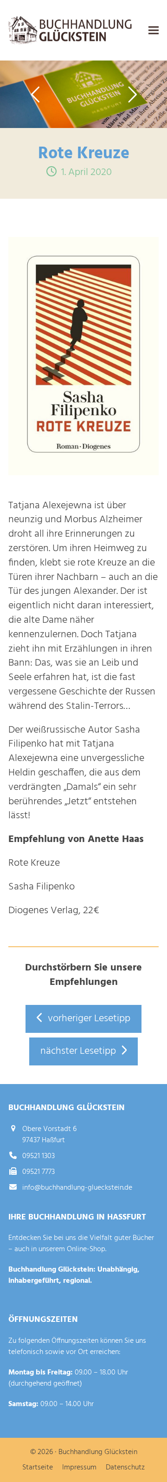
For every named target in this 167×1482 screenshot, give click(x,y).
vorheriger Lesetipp (89, 1018)
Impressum (79, 1468)
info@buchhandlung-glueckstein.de (77, 1188)
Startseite (37, 1468)
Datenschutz (125, 1468)
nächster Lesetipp (78, 1051)
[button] (153, 30)
